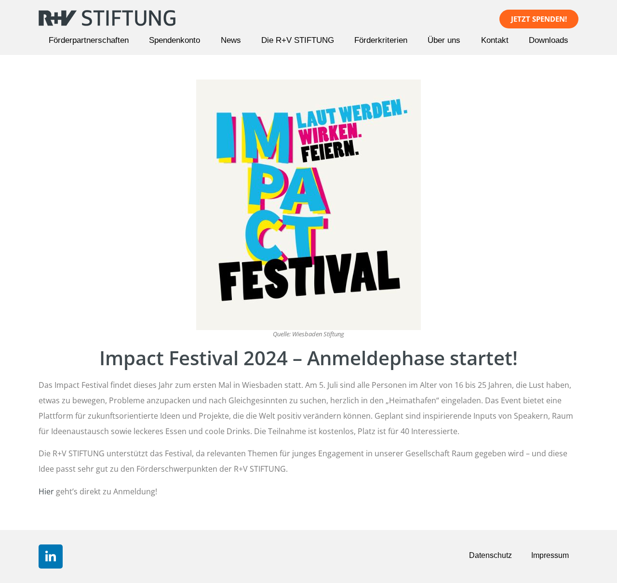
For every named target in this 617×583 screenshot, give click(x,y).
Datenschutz (490, 555)
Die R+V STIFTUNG (297, 40)
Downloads (548, 40)
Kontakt (495, 40)
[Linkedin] (51, 556)
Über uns (444, 40)
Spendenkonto (174, 40)
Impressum (550, 555)
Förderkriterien (380, 40)
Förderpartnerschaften (89, 40)
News (231, 40)
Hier (46, 491)
